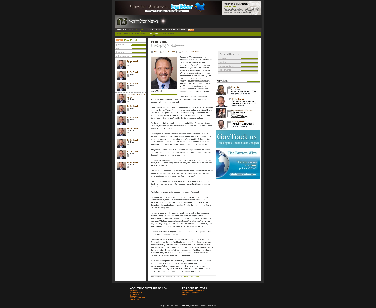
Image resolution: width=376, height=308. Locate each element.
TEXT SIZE (185, 52)
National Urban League (191, 276)
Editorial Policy (136, 292)
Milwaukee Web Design (208, 306)
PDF (204, 52)
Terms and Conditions (190, 292)
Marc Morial (154, 33)
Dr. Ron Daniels (140, 33)
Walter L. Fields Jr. (123, 33)
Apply (184, 294)
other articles (122, 56)
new (118, 48)
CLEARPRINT (196, 52)
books (223, 58)
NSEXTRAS (160, 29)
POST (156, 52)
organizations (227, 66)
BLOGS (150, 29)
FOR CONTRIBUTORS (194, 288)
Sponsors (134, 296)
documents (225, 70)
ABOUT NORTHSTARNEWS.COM (148, 288)
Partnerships (135, 294)
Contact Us (134, 299)
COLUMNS (140, 29)
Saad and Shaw (168, 33)
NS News (130, 63)
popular (120, 44)
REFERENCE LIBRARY (176, 29)
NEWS (119, 29)
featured (120, 52)
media (223, 62)
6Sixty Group (173, 306)
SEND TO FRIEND (169, 52)
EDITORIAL (129, 29)
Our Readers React (137, 298)
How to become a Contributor (193, 291)
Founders (134, 291)
